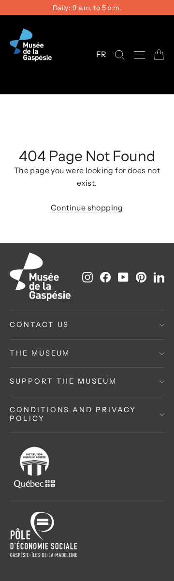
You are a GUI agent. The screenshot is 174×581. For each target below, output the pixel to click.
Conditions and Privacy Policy (73, 414)
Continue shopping (87, 207)
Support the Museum (63, 381)
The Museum (40, 353)
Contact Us (39, 324)
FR (101, 54)
